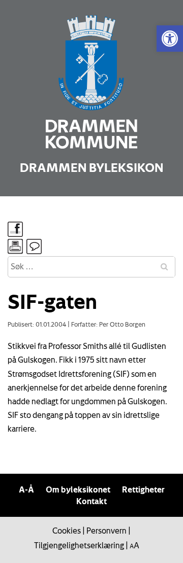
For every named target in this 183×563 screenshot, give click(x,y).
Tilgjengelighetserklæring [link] (79, 545)
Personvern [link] (106, 530)
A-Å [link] (26, 489)
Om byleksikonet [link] (78, 489)
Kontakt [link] (91, 501)
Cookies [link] (66, 530)
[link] (170, 38)
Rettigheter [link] (143, 489)
